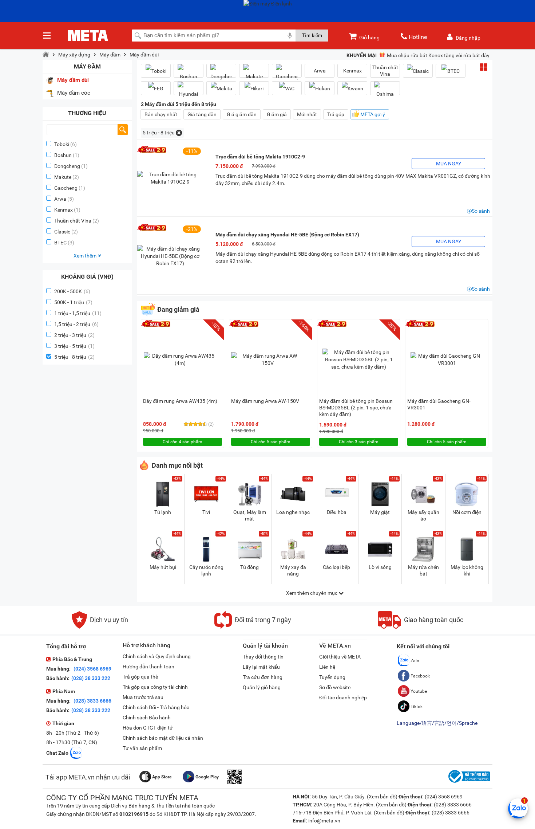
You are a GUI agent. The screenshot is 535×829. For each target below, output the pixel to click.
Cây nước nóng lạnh (206, 570)
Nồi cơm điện (467, 512)
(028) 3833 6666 (91, 701)
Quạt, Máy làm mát (249, 515)
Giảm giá (277, 114)
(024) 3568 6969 (91, 669)
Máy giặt (380, 512)
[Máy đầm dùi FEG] (155, 88)
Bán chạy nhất (160, 114)
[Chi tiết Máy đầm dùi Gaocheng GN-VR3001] (447, 359)
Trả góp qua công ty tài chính (155, 687)
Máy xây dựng (74, 55)
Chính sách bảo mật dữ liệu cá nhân (163, 738)
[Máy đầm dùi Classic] (417, 71)
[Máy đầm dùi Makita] (221, 88)
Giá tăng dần (202, 114)
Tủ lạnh (162, 512)
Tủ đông (249, 567)
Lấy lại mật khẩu (261, 667)
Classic (62, 232)
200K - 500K (72, 291)
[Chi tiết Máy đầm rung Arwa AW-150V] (267, 359)
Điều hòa (336, 512)
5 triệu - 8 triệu (74, 357)
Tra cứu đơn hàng (262, 677)
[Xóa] (179, 133)
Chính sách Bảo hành (147, 717)
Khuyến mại (361, 55)
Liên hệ (327, 667)
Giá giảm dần (242, 114)
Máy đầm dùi (144, 55)
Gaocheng (66, 188)
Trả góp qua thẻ (140, 677)
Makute (62, 177)
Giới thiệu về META (340, 657)
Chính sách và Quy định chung (157, 656)
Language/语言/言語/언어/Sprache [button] (437, 723)
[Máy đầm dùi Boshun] (188, 73)
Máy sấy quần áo (423, 515)
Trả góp (335, 114)
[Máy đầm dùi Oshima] (385, 91)
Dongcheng (67, 166)
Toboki (61, 144)
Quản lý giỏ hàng (262, 687)
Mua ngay (448, 163)
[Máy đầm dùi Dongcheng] (221, 73)
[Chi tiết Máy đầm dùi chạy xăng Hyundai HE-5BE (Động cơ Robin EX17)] (170, 256)
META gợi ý (372, 114)
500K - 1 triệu (73, 302)
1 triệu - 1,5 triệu (78, 313)
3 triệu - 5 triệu (74, 346)
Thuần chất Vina (72, 221)
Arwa (60, 199)
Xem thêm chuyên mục (312, 593)
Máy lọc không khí (467, 570)
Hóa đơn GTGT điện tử (148, 728)
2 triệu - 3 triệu (74, 335)
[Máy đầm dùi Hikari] (254, 88)
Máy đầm (109, 55)
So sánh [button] (481, 211)
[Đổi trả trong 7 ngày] (252, 627)
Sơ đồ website (334, 687)
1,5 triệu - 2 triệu (76, 324)
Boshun (63, 155)
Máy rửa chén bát (423, 570)
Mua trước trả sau (143, 697)
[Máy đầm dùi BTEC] (450, 71)
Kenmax (63, 210)
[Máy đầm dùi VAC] (286, 88)
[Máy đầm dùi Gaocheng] (286, 73)
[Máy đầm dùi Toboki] (155, 71)
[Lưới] (483, 67)
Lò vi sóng (380, 567)
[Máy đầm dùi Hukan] (319, 88)
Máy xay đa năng (293, 570)
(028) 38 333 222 (90, 678)
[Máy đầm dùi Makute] (254, 73)
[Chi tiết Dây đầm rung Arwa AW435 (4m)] (180, 359)
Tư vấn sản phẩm (142, 748)
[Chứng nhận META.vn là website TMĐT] (468, 783)
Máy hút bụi (163, 567)
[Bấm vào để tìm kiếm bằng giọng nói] (290, 35)
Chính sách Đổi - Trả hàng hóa (156, 707)
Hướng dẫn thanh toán (148, 666)
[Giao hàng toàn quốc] (420, 627)
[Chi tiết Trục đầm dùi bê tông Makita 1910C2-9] (170, 178)
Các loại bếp (336, 567)
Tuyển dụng (332, 677)
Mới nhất (307, 114)
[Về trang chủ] (46, 54)
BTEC (60, 242)
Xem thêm (86, 256)
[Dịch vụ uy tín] (100, 627)
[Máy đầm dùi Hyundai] (188, 91)
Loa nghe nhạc (293, 512)
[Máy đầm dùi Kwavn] (352, 88)
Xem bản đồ (382, 796)
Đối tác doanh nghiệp (343, 697)
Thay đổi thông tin (263, 657)
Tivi (206, 512)
